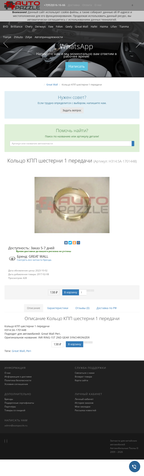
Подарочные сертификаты (19, 402)
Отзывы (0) (82, 308)
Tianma (124, 26)
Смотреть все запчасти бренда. (34, 259)
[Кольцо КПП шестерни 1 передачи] (72, 205)
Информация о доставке (18, 376)
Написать (76, 66)
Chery (28, 26)
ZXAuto (18, 37)
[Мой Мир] (78, 242)
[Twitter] (70, 242)
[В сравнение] (92, 290)
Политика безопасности (17, 380)
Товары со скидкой (14, 410)
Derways (40, 26)
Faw (50, 26)
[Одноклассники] (74, 242)
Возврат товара (83, 376)
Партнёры (10, 406)
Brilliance (16, 26)
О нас (98, 5)
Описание (33, 308)
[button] (132, 5)
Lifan (114, 26)
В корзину (70, 292)
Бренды (8, 399)
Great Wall (81, 26)
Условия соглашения (16, 384)
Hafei (94, 26)
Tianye (7, 37)
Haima (104, 26)
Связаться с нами (84, 372)
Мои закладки (82, 406)
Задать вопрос (72, 110)
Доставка (74, 5)
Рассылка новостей (85, 410)
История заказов (84, 402)
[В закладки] (88, 290)
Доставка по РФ (107, 308)
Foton (59, 26)
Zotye (28, 37)
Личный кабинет (84, 399)
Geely (68, 26)
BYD (5, 26)
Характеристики (57, 308)
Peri (28, 351)
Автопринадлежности (49, 37)
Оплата (87, 5)
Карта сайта (81, 380)
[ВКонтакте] (66, 242)
